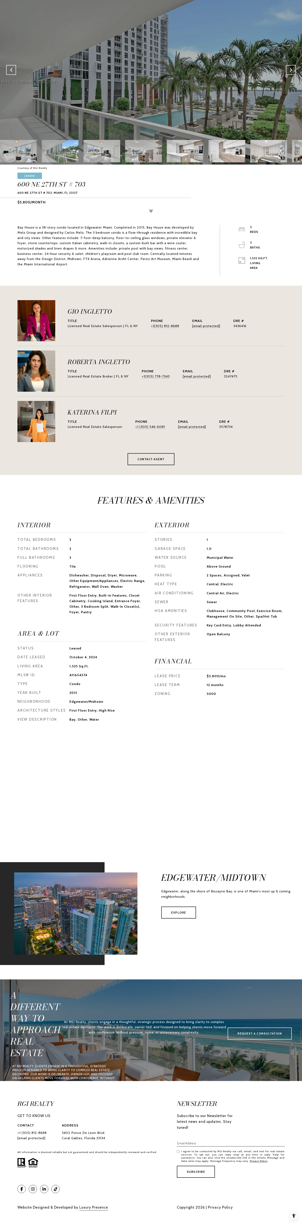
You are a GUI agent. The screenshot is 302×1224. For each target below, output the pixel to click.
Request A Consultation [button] (259, 1033)
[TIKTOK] (55, 1189)
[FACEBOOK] (21, 1189)
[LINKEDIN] (44, 1189)
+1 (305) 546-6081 (150, 427)
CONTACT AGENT (151, 459)
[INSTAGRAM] (33, 1189)
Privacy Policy (258, 1160)
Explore (178, 912)
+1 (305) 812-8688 (32, 1133)
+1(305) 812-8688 (165, 326)
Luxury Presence (93, 1207)
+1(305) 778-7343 (156, 376)
